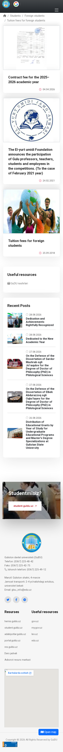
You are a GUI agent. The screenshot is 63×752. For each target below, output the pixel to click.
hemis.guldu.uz (13, 621)
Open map (50, 732)
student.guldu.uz (23, 505)
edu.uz (35, 640)
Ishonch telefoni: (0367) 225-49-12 (26, 569)
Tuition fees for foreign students (26, 20)
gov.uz (35, 621)
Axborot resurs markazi (18, 659)
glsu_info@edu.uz (22, 589)
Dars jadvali (11, 653)
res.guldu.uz (11, 646)
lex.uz (35, 634)
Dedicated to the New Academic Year (39, 340)
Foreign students (35, 15)
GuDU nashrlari (19, 283)
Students (15, 15)
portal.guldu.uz (12, 640)
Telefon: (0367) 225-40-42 (19, 561)
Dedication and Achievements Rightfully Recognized (40, 322)
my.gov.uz (37, 627)
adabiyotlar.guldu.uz (15, 634)
